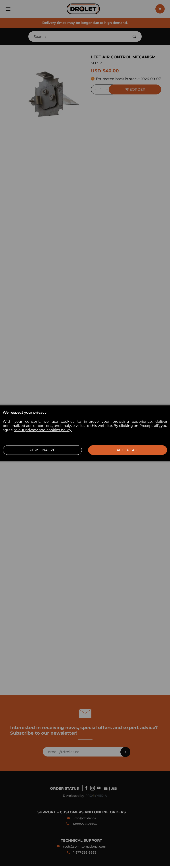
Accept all (127, 450)
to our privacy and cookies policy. (43, 430)
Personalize (42, 450)
